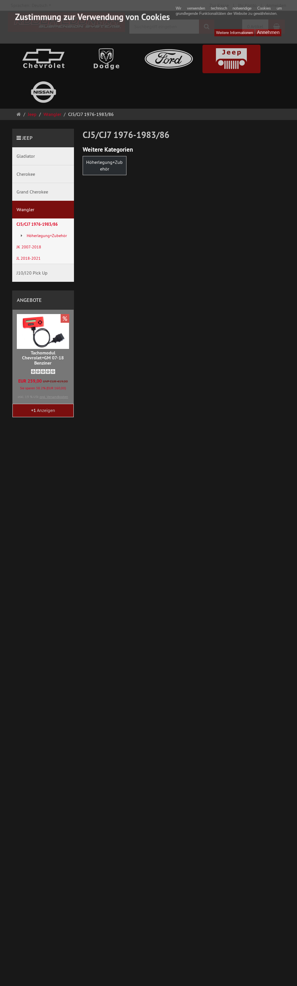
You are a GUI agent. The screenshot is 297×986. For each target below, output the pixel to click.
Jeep (27, 138)
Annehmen (268, 32)
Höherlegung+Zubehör (104, 165)
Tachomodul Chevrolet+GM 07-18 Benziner (43, 358)
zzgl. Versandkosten (53, 397)
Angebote (29, 300)
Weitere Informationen (234, 33)
